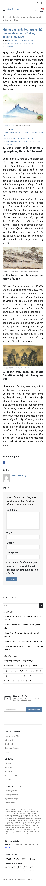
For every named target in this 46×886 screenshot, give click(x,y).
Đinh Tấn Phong (12, 40)
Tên (9, 533)
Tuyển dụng (9, 767)
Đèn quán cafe (21, 844)
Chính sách (9, 744)
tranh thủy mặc (28, 43)
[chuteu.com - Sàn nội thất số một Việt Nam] (13, 9)
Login (7, 752)
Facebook (4, 462)
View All (7, 848)
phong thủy (18, 43)
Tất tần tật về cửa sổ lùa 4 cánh (23, 681)
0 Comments (9, 47)
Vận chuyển (9, 740)
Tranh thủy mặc (8, 125)
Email (10, 543)
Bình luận (12, 510)
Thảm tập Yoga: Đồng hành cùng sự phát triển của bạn (24, 641)
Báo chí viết (9, 771)
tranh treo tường (28, 40)
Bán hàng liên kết (11, 791)
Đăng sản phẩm (11, 775)
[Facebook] (33, 3)
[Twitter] (37, 3)
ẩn (12, 129)
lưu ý (12, 43)
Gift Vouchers (10, 803)
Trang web (12, 552)
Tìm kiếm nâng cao (12, 748)
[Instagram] (41, 3)
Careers (8, 779)
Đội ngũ (8, 763)
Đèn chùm (33, 844)
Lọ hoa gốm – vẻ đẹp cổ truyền (23, 661)
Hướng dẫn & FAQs (12, 736)
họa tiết (7, 43)
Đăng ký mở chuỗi (11, 795)
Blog (4, 17)
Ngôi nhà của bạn (11, 799)
